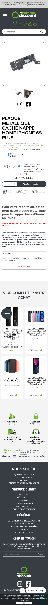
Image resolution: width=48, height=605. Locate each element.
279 (34, 395)
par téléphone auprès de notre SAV (36, 440)
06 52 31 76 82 (21, 4)
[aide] (25, 24)
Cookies (24, 529)
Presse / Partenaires (24, 532)
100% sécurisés (36, 423)
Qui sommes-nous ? (24, 474)
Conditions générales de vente (24, 520)
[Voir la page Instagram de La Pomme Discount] (19, 104)
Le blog (24, 480)
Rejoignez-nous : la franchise (24, 483)
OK (24, 603)
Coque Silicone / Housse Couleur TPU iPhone (12, 380)
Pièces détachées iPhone (21, 143)
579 (34, 350)
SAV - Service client (24, 506)
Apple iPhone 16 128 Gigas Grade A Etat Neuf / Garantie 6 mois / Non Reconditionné (36, 332)
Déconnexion (24, 497)
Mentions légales (24, 523)
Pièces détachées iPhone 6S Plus (20, 144)
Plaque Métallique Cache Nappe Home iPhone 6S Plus (22, 128)
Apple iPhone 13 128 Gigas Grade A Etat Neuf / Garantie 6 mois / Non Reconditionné (36, 381)
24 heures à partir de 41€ (12, 439)
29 (11, 344)
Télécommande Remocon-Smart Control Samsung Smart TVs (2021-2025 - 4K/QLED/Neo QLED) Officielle (12, 334)
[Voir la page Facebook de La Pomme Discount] (28, 104)
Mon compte (24, 494)
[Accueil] (24, 14)
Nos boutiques (24, 477)
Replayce (6, 143)
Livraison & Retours (24, 503)
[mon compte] (30, 24)
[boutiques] (20, 24)
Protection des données (24, 526)
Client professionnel (24, 509)
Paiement (24, 500)
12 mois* (12, 423)
